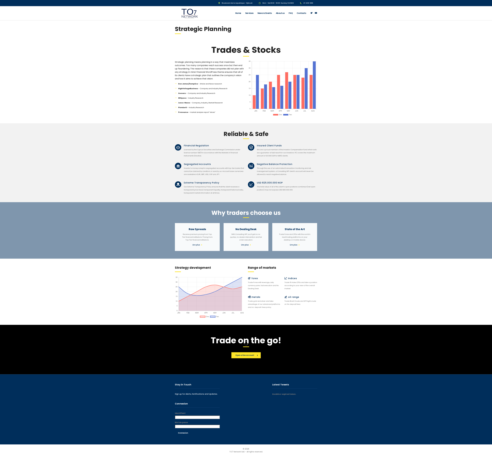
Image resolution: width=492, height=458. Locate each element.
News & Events (265, 13)
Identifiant (180, 413)
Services (249, 13)
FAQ (291, 13)
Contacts (301, 13)
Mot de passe (181, 422)
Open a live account (244, 355)
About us (280, 13)
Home (238, 13)
